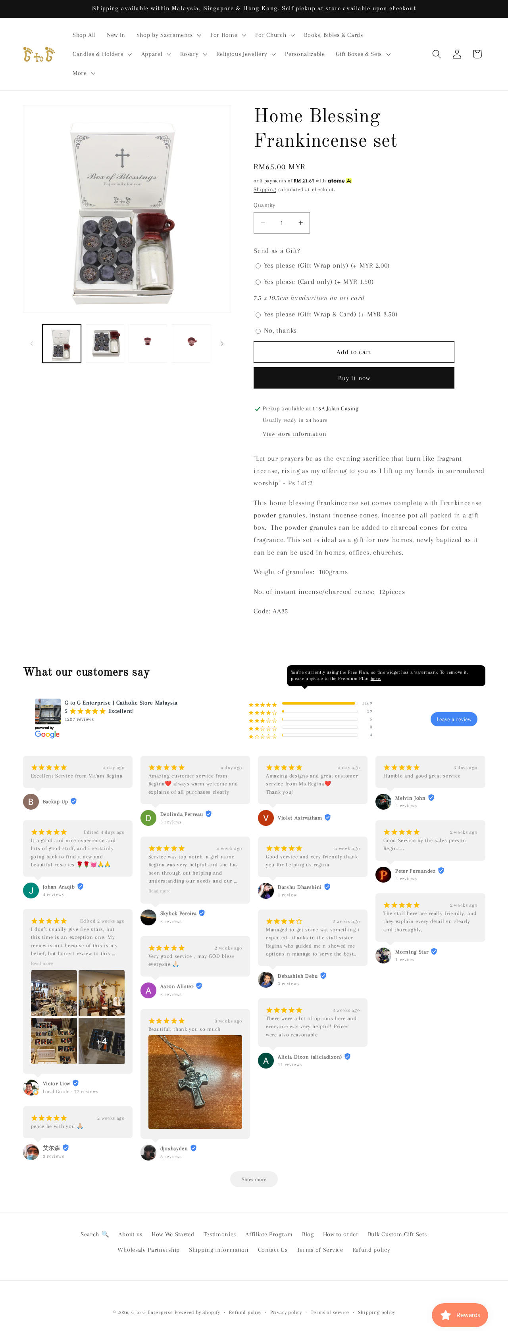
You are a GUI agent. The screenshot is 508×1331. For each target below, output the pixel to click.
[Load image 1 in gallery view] (61, 343)
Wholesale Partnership (148, 1249)
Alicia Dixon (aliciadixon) (310, 1057)
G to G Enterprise (152, 1312)
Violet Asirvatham (300, 818)
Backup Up (55, 801)
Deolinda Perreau (181, 814)
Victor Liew (57, 1083)
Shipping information (219, 1249)
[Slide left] (31, 343)
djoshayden (174, 1148)
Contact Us (273, 1249)
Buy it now (354, 378)
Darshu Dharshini (300, 887)
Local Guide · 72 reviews (71, 1091)
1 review (287, 895)
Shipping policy (376, 1312)
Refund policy (371, 1249)
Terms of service (330, 1312)
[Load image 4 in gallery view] (191, 343)
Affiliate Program (269, 1234)
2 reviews (406, 805)
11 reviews (290, 1064)
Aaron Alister (177, 986)
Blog (308, 1234)
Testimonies (220, 1234)
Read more (42, 963)
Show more (254, 1179)
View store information (294, 433)
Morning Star (411, 952)
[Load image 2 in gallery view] (105, 343)
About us (130, 1234)
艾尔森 (51, 1148)
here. (376, 678)
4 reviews (53, 894)
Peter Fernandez (415, 871)
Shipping (265, 189)
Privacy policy (286, 1312)
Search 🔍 (95, 1234)
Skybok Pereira (178, 913)
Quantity (264, 205)
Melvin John (410, 798)
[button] (168, 35)
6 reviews (171, 1156)
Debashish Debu (298, 976)
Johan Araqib (59, 887)
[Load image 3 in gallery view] (148, 343)
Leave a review (454, 719)
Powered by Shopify (197, 1312)
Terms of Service (320, 1249)
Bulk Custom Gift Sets (397, 1234)
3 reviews (53, 1156)
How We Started (173, 1234)
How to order (341, 1234)
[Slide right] (222, 343)
